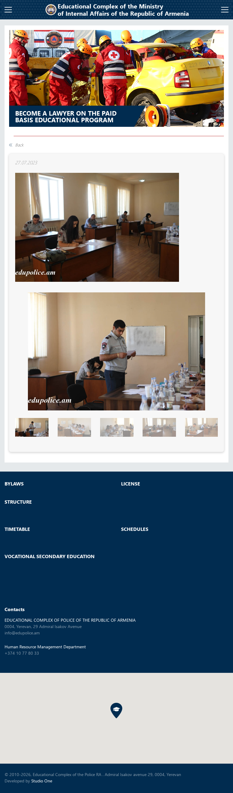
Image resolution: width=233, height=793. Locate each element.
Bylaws (14, 484)
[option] (116, 78)
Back (19, 145)
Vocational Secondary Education (50, 556)
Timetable (17, 529)
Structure (18, 502)
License (130, 484)
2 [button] (212, 120)
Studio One (41, 781)
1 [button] (206, 120)
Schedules (134, 529)
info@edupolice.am (22, 633)
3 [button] (217, 120)
